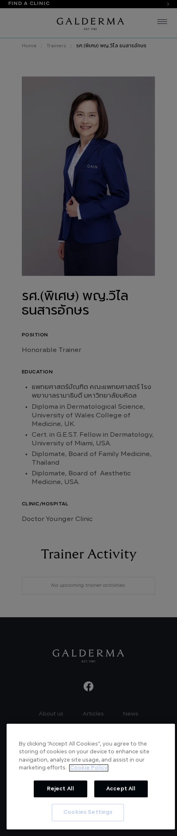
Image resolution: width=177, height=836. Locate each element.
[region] (91, 776)
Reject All (60, 789)
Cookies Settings (87, 812)
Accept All (120, 789)
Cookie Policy (88, 768)
